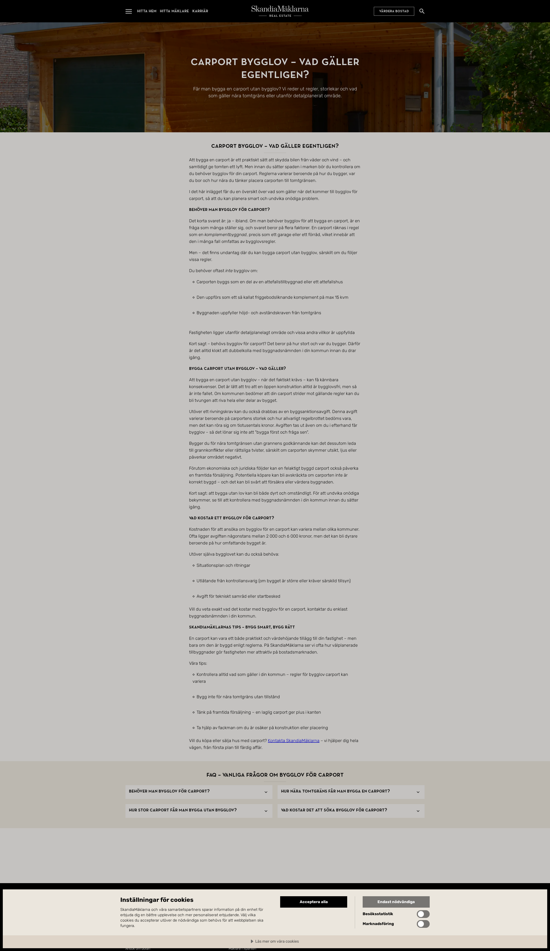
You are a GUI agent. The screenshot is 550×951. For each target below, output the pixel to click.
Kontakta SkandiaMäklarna (293, 740)
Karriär (200, 11)
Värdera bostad (394, 11)
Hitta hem (146, 11)
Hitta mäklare (174, 11)
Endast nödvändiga (396, 901)
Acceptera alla (314, 901)
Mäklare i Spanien (242, 948)
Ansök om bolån (137, 948)
